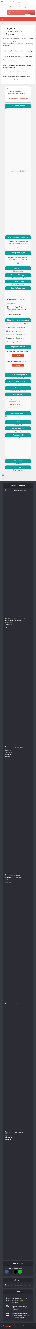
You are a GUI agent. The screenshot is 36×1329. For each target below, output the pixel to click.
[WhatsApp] (20, 1272)
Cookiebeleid (13, 1327)
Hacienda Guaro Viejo (20, 490)
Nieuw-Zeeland (21, 80)
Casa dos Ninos (18, 747)
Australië (13, 80)
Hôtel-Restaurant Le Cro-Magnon (20, 619)
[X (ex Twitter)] (11, 1272)
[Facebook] (7, 1272)
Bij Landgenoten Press (13, 404)
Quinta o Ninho (18, 1132)
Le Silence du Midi (18, 171)
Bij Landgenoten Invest (13, 399)
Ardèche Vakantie (19, 1004)
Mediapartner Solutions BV (27, 1325)
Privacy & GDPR (5, 1327)
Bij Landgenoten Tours (13, 401)
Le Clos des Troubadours (17, 876)
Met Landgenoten (12, 407)
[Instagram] (16, 1272)
